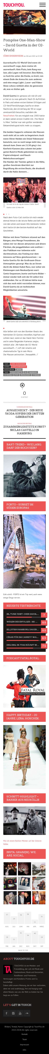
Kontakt (24, 1034)
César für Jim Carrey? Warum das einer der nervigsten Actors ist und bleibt (24, 637)
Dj (26, 372)
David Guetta (16, 372)
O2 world (8, 375)
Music (19, 369)
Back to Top (23, 950)
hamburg (33, 372)
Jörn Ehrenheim (13, 56)
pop (16, 375)
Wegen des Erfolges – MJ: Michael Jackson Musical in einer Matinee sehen (24, 622)
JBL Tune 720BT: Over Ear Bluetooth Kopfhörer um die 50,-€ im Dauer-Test (24, 614)
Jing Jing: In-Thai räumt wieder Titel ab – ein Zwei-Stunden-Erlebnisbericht (24, 645)
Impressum (24, 1044)
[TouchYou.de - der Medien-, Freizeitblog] (13, 5)
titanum (36, 375)
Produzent (25, 375)
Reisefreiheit (9, 115)
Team (24, 1039)
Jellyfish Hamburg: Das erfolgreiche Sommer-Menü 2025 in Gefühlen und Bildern (24, 629)
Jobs (24, 1050)
